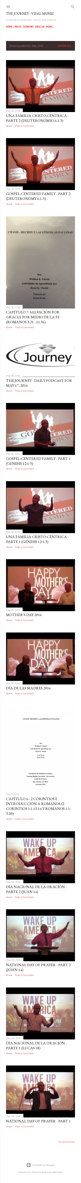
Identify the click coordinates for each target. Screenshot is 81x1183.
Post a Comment (24, 125)
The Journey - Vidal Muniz (30, 13)
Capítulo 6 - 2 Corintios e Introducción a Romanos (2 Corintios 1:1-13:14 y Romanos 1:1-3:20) (38, 806)
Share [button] (9, 125)
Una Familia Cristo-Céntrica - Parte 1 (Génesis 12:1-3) (37, 539)
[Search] (72, 6)
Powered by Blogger (43, 1165)
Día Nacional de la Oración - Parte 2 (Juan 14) (36, 889)
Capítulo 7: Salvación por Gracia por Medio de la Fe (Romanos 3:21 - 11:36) (33, 317)
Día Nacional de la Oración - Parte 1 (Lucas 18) (36, 1045)
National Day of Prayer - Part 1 (38, 1121)
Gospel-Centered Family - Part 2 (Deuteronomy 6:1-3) (38, 196)
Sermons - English (33, 26)
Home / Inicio (13, 26)
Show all (65, 45)
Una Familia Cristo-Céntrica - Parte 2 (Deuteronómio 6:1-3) (37, 118)
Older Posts (66, 1141)
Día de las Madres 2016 (28, 688)
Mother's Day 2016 (24, 614)
